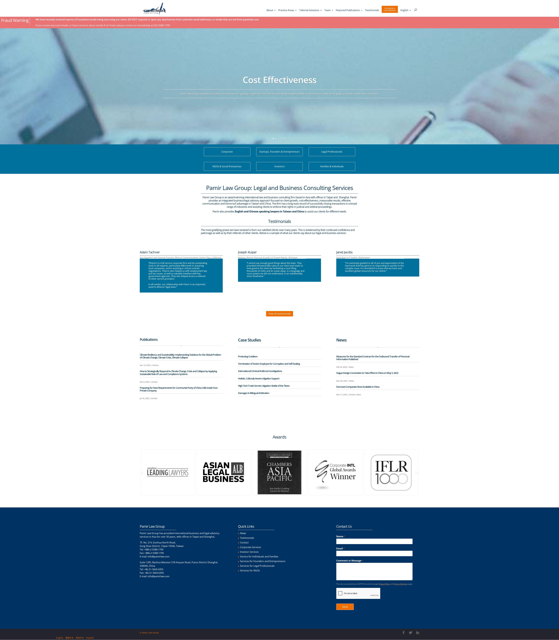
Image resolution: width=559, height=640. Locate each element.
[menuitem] (405, 13)
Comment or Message (349, 560)
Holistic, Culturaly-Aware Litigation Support (258, 378)
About (269, 10)
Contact (244, 542)
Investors (279, 166)
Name (340, 536)
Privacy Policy (384, 584)
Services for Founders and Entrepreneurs (262, 561)
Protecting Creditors (248, 356)
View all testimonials (279, 313)
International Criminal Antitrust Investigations (260, 371)
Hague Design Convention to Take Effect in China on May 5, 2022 (367, 373)
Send (345, 606)
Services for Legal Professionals (257, 565)
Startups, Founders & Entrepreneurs (279, 151)
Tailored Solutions (309, 10)
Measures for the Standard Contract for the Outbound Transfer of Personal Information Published (372, 358)
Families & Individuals (332, 166)
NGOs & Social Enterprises (227, 166)
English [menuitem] (59, 637)
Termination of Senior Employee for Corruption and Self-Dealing (269, 363)
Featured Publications (348, 10)
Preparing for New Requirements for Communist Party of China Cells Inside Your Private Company (179, 389)
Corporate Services (250, 547)
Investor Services (249, 551)
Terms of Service (400, 584)
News (351, 367)
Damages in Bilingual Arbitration (253, 393)
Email (340, 548)
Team (327, 10)
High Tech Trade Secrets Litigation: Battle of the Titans (264, 385)
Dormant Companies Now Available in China (357, 386)
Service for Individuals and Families (259, 556)
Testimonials (372, 10)
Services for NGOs (250, 570)
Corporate (227, 151)
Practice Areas (286, 10)
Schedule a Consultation (390, 9)
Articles (155, 365)
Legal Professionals (331, 151)
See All (145, 410)
